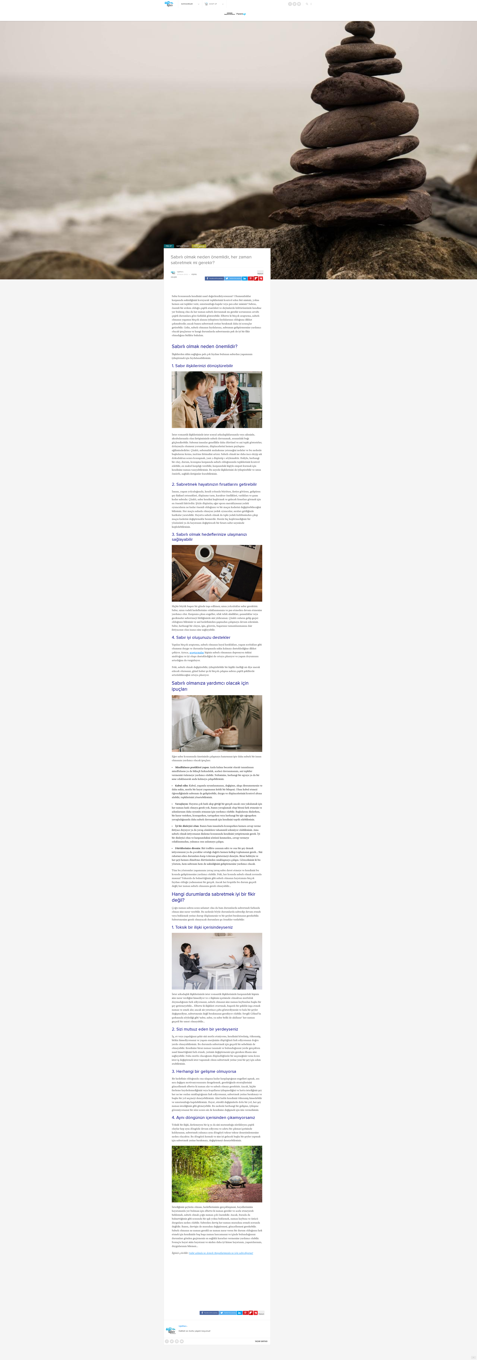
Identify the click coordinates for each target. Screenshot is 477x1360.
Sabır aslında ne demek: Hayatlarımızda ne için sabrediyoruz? (221, 1253)
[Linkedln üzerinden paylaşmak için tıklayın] (245, 279)
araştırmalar (197, 652)
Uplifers (180, 272)
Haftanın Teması (183, 246)
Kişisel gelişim (199, 246)
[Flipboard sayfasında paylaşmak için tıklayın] (256, 278)
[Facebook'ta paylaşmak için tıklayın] (214, 279)
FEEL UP (169, 246)
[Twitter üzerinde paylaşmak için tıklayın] (233, 279)
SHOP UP (213, 4)
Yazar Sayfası (261, 1341)
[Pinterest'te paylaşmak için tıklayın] (251, 279)
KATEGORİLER (187, 4)
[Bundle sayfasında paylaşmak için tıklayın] (260, 278)
